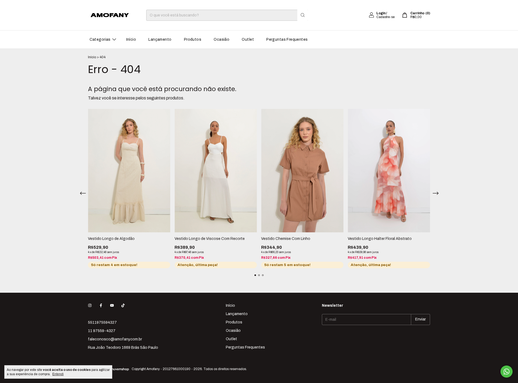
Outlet (248, 39)
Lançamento (159, 39)
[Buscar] (302, 15)
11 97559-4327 (101, 331)
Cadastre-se (385, 17)
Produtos (192, 39)
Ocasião (221, 39)
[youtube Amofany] (112, 305)
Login (381, 13)
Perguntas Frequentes (287, 39)
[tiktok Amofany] (123, 305)
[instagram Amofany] (90, 305)
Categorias (100, 39)
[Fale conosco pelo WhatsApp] (506, 371)
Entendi (58, 374)
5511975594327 (102, 322)
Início (131, 39)
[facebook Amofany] (101, 305)
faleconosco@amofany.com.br (115, 339)
